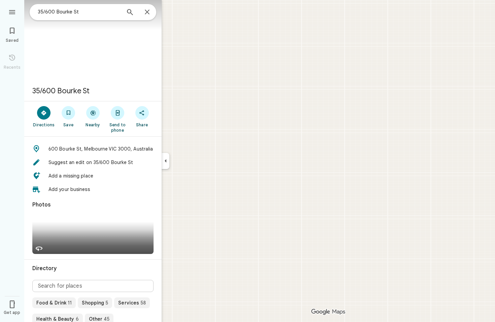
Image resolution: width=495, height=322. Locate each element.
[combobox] (79, 12)
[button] (93, 149)
